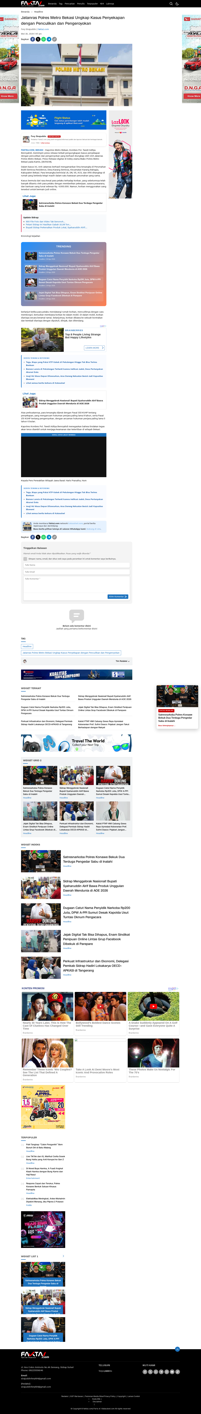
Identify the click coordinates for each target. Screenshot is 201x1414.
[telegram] (49, 39)
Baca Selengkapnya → (167, 726)
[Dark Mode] (177, 3)
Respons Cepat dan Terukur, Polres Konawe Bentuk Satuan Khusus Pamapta (43, 1186)
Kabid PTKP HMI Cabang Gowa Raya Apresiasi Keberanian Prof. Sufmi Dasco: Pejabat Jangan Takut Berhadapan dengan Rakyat (103, 724)
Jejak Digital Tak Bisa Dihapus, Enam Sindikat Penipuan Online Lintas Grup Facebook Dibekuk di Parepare (105, 709)
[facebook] (32, 39)
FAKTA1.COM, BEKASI (32, 150)
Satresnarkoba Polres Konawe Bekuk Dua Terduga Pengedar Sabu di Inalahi (71, 205)
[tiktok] (177, 1371)
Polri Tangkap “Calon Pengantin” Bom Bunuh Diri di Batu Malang (44, 1146)
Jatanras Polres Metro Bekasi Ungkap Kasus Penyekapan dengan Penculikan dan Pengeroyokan (71, 652)
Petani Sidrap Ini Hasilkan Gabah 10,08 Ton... (48, 224)
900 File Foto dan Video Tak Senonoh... (45, 221)
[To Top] (177, 1349)
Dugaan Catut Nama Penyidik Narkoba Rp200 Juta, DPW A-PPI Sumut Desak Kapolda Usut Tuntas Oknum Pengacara (47, 710)
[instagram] (166, 1371)
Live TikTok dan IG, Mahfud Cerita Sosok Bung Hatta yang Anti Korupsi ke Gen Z (45, 1158)
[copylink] (54, 39)
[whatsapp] (43, 39)
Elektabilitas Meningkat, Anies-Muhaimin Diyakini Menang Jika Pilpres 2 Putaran (45, 1200)
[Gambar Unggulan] (76, 105)
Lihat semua (45, 143)
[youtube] (172, 1371)
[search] (171, 3)
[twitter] (38, 39)
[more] (63, 1256)
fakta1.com (43, 29)
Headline (38, 11)
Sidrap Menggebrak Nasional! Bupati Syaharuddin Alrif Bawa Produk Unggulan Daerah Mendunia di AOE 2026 (71, 402)
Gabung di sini (93, 529)
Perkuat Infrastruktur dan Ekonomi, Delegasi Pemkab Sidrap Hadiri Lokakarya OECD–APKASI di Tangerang (46, 723)
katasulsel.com (75, 523)
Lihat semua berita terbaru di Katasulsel (45, 383)
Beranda (25, 11)
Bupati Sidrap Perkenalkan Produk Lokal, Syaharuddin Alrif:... (56, 227)
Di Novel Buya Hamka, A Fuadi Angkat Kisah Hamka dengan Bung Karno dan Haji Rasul (44, 1171)
